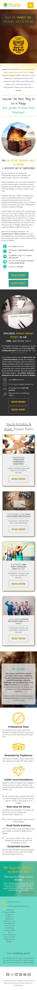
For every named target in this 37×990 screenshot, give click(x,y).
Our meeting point (18, 953)
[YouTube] (25, 974)
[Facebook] (7, 974)
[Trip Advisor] (12, 974)
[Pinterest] (29, 974)
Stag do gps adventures (18, 620)
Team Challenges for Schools (18, 515)
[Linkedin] (16, 974)
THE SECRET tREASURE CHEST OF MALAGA (21, 162)
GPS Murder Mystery (18, 353)
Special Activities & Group (17, 426)
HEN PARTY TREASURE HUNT (18, 567)
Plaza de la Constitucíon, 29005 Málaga (18, 963)
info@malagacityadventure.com (18, 906)
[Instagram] (20, 974)
